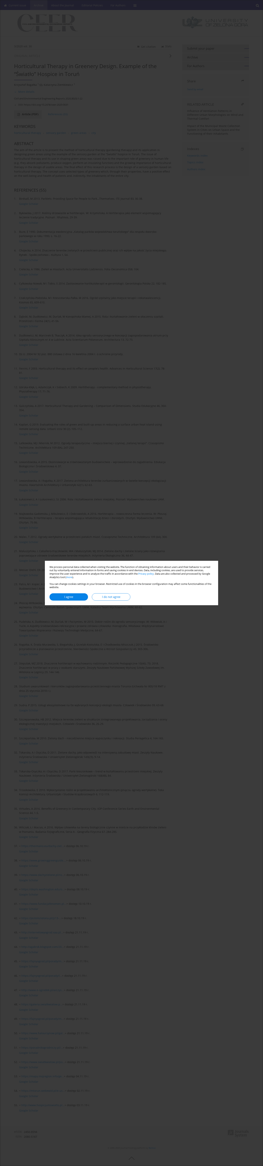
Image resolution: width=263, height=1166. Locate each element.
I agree (68, 597)
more (69, 577)
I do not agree (111, 597)
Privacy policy (146, 573)
